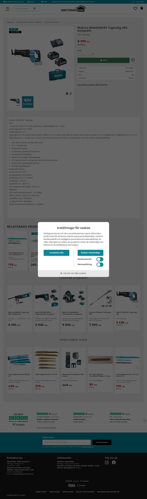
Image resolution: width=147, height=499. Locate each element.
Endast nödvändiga (90, 253)
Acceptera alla (56, 253)
